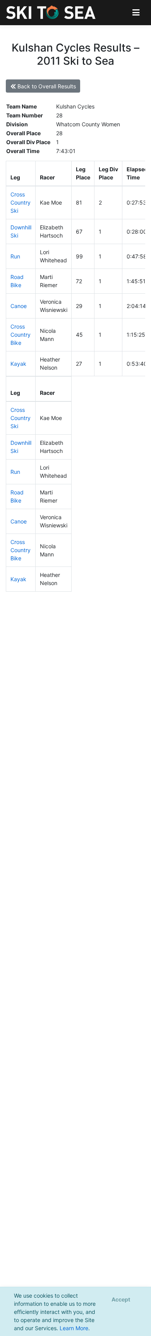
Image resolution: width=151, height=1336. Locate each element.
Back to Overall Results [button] (46, 86)
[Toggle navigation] (136, 12)
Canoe (18, 306)
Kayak (18, 363)
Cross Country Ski (20, 202)
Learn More (74, 1328)
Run (15, 256)
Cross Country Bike (20, 334)
